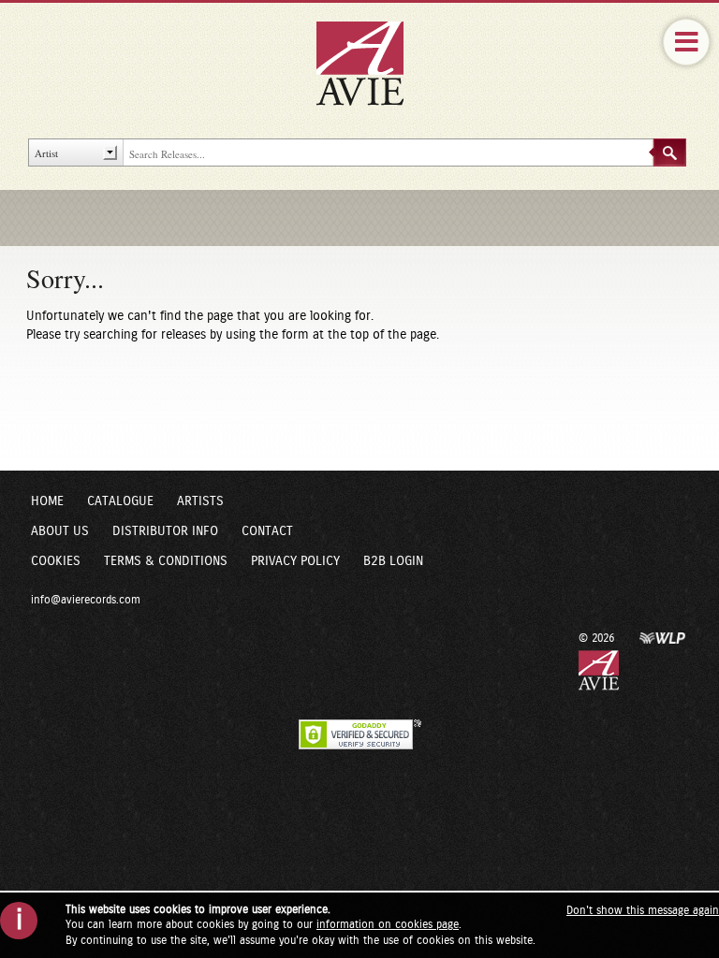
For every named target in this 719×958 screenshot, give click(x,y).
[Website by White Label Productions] (662, 637)
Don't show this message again (642, 910)
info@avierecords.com (85, 599)
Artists (200, 501)
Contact (267, 531)
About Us (60, 531)
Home (47, 501)
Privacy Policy (295, 561)
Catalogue (120, 501)
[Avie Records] (372, 63)
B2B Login (393, 561)
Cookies (56, 561)
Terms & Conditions (165, 561)
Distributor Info (165, 531)
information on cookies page (387, 924)
